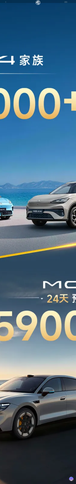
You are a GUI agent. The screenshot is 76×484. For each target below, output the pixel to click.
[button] (2, 2)
